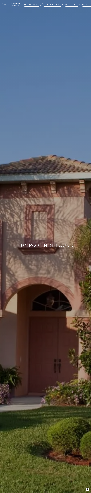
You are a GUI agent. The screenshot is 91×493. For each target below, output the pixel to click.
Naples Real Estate (71, 4)
